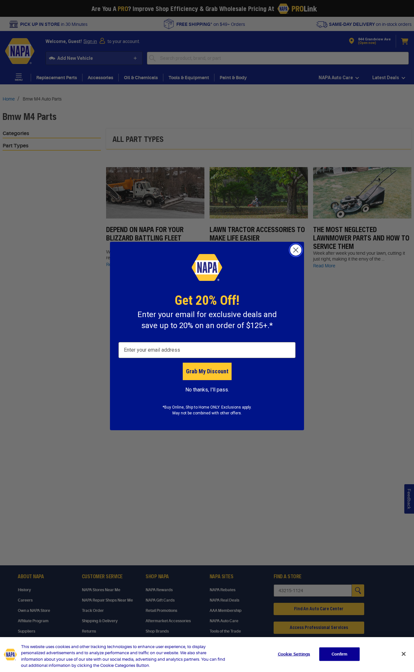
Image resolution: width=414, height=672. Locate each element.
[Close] (404, 654)
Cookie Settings (294, 654)
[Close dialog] (295, 250)
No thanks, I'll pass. (207, 390)
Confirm (340, 654)
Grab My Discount (207, 371)
